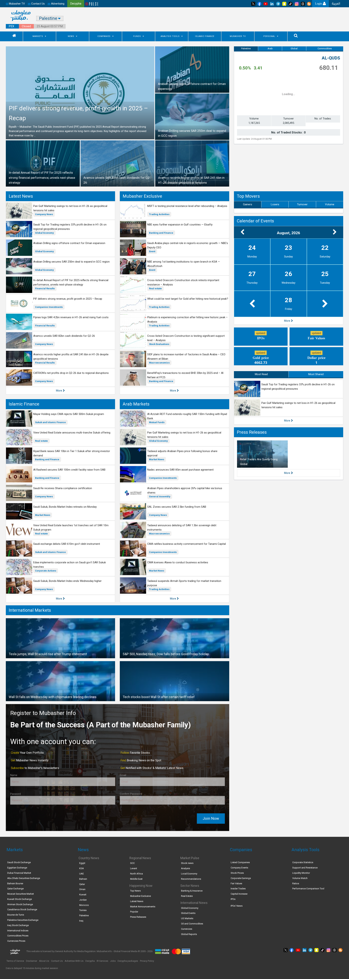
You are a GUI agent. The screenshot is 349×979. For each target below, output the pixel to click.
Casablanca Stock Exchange (22, 909)
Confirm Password (131, 794)
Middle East (136, 879)
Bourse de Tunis (15, 914)
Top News (135, 890)
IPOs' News (236, 905)
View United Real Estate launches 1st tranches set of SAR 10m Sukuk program (71, 527)
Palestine (246, 48)
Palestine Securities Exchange (22, 920)
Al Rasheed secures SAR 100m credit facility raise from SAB (69, 469)
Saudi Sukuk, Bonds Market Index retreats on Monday (65, 506)
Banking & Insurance (191, 890)
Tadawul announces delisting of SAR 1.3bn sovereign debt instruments (181, 527)
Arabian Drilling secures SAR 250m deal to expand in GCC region (71, 261)
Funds (137, 36)
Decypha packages (128, 961)
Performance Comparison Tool (308, 888)
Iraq (81, 920)
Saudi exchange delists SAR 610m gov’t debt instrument (66, 544)
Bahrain (83, 879)
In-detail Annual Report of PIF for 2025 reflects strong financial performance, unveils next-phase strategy (70, 282)
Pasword (15, 794)
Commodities (325, 48)
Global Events (188, 913)
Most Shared (316, 374)
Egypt (82, 863)
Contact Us (38, 3)
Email (123, 775)
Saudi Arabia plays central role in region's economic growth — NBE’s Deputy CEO (187, 245)
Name (13, 775)
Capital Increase (239, 893)
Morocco (84, 905)
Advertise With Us (74, 961)
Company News (44, 214)
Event (152, 251)
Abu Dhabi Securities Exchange (23, 878)
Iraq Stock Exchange (18, 925)
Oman (82, 889)
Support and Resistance (305, 867)
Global (294, 48)
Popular (134, 911)
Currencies (186, 929)
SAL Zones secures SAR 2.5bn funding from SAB (176, 506)
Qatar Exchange (15, 888)
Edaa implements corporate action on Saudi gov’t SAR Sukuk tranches (69, 564)
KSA (81, 868)
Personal (269, 36)
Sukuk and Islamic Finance (50, 422)
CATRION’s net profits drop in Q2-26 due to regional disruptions (71, 373)
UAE (81, 873)
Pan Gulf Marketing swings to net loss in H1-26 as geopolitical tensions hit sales (70, 208)
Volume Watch (300, 878)
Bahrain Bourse (15, 883)
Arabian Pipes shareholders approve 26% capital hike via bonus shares (184, 490)
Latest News (21, 196)
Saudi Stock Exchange (19, 862)
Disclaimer (31, 961)
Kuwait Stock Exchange (19, 899)
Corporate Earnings (241, 878)
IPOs (233, 899)
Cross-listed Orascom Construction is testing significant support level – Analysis (186, 338)
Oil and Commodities (192, 923)
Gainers (247, 204)
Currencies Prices (16, 941)
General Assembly (159, 496)
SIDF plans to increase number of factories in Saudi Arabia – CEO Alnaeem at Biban (186, 356)
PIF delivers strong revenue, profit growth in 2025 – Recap (67, 298)
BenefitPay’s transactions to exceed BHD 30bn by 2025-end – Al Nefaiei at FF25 (185, 375)
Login (319, 3)
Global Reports (189, 934)
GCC (132, 863)
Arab (270, 48)
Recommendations (191, 879)
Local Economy (189, 873)
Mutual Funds (157, 422)
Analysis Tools (170, 36)
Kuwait (82, 894)
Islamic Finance (204, 36)
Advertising (57, 3)
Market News (42, 515)
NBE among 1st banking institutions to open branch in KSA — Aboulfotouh (183, 264)
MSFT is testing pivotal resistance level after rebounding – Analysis (187, 206)
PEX (11, 26)
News (71, 36)
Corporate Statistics (302, 862)
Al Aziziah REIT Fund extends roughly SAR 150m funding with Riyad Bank (187, 416)
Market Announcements (142, 906)
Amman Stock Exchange (20, 904)
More (59, 390)
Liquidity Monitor (301, 873)
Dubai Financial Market (19, 873)
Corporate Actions (45, 570)
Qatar (82, 884)
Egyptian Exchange (17, 867)
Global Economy (44, 232)
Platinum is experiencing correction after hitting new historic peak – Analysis (187, 319)
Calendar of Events (255, 220)
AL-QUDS (331, 58)
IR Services (102, 961)
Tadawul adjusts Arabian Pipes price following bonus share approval (182, 453)
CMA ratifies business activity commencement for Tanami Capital (186, 544)
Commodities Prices (17, 935)
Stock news (187, 863)
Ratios (295, 883)
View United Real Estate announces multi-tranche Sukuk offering (71, 432)
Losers (275, 204)
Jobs (113, 961)
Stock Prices (237, 873)
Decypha (90, 961)
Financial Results (45, 288)
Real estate (155, 288)
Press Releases (252, 432)
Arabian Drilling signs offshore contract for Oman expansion (69, 243)
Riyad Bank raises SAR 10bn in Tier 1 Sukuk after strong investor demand (71, 453)
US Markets (187, 918)
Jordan (83, 899)
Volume (329, 204)
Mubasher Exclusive (142, 196)
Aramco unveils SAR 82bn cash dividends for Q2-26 (64, 335)
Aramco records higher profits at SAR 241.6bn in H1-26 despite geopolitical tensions (71, 356)
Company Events (239, 867)
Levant (133, 868)
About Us (44, 961)
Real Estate (187, 896)
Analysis (185, 868)
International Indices (17, 930)
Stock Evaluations (159, 344)
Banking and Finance (161, 232)
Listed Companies (240, 862)
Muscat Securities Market (20, 893)
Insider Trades (238, 888)
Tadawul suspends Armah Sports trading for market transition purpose (184, 583)
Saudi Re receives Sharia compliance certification (62, 488)
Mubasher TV (238, 36)
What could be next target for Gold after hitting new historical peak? (187, 298)
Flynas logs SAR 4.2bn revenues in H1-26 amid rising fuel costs (71, 317)
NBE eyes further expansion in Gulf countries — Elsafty (179, 224)
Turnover (302, 204)
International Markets (30, 610)
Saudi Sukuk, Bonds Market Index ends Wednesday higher (67, 581)
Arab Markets (136, 404)
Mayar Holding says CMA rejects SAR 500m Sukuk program (68, 414)
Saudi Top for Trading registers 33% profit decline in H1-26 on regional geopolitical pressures (70, 227)
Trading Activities (159, 214)
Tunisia (83, 910)
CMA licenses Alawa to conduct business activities (177, 562)
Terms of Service (15, 961)
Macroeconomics (159, 362)
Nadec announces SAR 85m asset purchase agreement (180, 469)
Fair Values (236, 883)
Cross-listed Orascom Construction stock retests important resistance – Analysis (183, 282)
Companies (104, 36)
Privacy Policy (147, 961)
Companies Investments (49, 307)
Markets (38, 36)
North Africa (136, 873)
